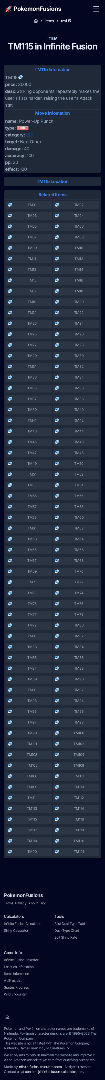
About (33, 903)
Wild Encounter (15, 994)
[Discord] (7, 1017)
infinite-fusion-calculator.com (40, 1067)
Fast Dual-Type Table (70, 923)
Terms (8, 903)
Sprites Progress (16, 987)
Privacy (20, 903)
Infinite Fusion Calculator (22, 923)
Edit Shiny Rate (65, 937)
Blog (43, 903)
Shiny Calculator (16, 930)
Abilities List (12, 980)
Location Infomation (18, 967)
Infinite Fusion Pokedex (21, 960)
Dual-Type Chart (66, 930)
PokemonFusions (23, 895)
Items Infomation (16, 973)
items (49, 20)
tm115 (66, 20)
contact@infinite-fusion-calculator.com (54, 1071)
